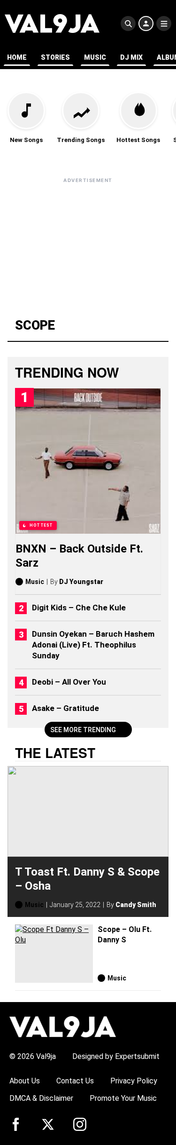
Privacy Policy (133, 1080)
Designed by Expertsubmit (116, 1056)
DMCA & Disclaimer (41, 1098)
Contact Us (75, 1080)
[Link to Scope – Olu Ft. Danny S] (54, 953)
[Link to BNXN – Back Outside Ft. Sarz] (88, 461)
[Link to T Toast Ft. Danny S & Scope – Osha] (88, 811)
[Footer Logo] (62, 1026)
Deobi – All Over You (69, 682)
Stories (55, 57)
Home (17, 57)
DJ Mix (131, 57)
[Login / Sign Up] (145, 23)
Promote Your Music (123, 1098)
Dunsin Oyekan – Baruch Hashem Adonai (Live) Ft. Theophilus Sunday (93, 644)
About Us (24, 1080)
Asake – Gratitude (65, 708)
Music (95, 57)
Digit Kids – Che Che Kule (79, 607)
